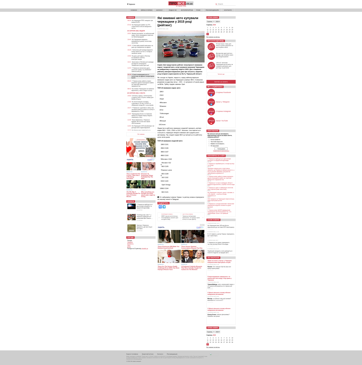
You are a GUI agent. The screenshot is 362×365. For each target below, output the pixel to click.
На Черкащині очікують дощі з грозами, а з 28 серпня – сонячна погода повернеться (220, 194)
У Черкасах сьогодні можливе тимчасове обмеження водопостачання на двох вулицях (220, 205)
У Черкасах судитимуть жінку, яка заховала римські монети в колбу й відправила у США (143, 109)
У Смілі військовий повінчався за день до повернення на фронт (142, 46)
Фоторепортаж (187, 10)
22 (210, 32)
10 (232, 27)
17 (224, 30)
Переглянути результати (221, 151)
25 (218, 32)
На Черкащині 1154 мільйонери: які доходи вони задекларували (143, 126)
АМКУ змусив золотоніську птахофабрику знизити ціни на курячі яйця (169, 217)
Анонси (159, 10)
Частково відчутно (217, 141)
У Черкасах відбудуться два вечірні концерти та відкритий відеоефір (144, 206)
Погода (130, 237)
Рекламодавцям (212, 10)
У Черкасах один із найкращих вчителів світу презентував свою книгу (220, 188)
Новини (134, 10)
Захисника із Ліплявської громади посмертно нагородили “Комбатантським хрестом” (142, 63)
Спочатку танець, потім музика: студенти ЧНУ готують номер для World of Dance (142, 97)
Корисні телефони (132, 354)
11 (207, 30)
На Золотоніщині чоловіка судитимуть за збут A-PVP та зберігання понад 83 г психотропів (142, 103)
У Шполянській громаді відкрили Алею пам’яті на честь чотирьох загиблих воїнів (142, 51)
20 (232, 30)
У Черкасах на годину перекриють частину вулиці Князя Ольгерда (218, 243)
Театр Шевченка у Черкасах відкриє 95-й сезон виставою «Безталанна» (141, 121)
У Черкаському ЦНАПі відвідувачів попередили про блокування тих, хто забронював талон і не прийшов (219, 211)
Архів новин (212, 17)
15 (218, 30)
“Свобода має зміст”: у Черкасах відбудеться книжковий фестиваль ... (144, 216)
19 (229, 30)
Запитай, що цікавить (221, 82)
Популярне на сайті (216, 156)
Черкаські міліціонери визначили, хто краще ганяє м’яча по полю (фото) (191, 217)
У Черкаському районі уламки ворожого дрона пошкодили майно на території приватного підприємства (143, 83)
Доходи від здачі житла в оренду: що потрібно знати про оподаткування (224, 54)
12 (210, 30)
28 (227, 32)
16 (221, 30)
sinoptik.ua (144, 248)
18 (227, 30)
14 (216, 30)
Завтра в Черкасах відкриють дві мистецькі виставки (144, 226)
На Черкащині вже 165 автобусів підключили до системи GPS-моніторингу (220, 226)
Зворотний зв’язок (147, 354)
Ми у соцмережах (215, 87)
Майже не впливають (217, 143)
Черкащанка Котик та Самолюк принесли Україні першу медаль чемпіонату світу (142, 115)
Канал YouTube (222, 121)
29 (229, 32)
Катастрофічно (215, 139)
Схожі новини (213, 220)
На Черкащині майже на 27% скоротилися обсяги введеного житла (141, 26)
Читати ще (221, 74)
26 (221, 32)
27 (224, 32)
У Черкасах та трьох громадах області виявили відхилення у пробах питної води (221, 183)
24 (216, 32)
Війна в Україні (146, 10)
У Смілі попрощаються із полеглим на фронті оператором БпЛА (143, 76)
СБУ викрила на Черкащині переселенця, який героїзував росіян (220, 199)
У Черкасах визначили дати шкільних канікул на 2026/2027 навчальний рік (141, 69)
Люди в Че (173, 10)
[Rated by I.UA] (214, 355)
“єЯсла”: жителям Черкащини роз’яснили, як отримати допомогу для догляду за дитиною (224, 65)
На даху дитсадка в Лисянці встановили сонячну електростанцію (141, 57)
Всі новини (141, 134)
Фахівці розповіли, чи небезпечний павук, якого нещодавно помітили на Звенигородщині (143, 35)
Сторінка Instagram (223, 111)
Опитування (212, 131)
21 (207, 32)
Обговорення (213, 257)
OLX (164, 65)
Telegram (175, 199)
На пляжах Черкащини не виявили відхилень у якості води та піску (143, 89)
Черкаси (132, 4)
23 (213, 32)
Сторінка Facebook (223, 92)
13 (213, 30)
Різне (198, 10)
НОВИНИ (130, 17)
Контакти (228, 10)
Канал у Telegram (223, 102)
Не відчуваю (215, 146)
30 (232, 32)
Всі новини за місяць (213, 37)
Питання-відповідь (215, 41)
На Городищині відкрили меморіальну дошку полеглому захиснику (142, 41)
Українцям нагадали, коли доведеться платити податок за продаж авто (219, 251)
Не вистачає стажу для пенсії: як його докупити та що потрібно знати (224, 45)
